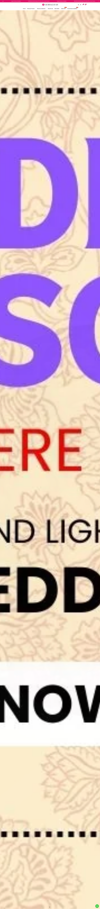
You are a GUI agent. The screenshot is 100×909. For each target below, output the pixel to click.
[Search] (78, 4)
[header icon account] (80, 4)
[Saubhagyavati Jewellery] (50, 4)
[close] (98, 1)
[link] (24, 8)
